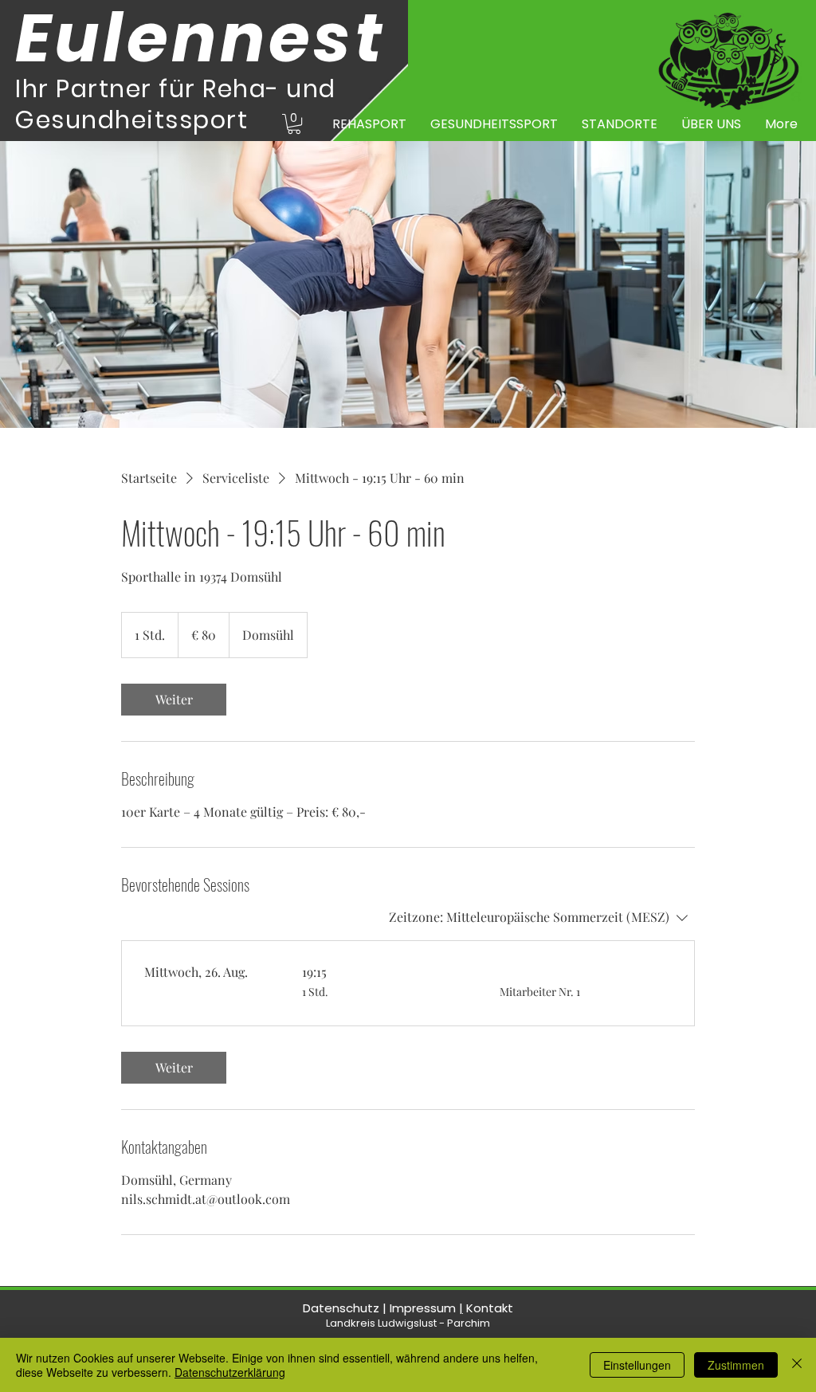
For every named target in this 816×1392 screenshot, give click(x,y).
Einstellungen (637, 1365)
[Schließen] (796, 1365)
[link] (173, 700)
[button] (294, 124)
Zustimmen (736, 1365)
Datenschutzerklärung (230, 1372)
